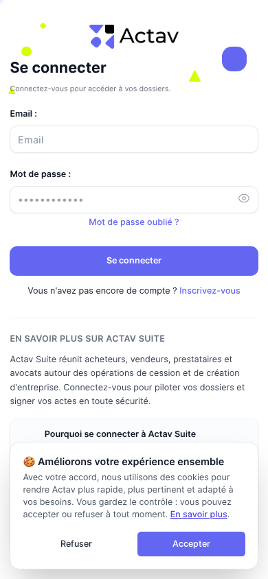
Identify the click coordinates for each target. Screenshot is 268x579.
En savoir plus (198, 515)
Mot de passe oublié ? (134, 222)
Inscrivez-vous (210, 291)
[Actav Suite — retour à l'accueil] (134, 37)
